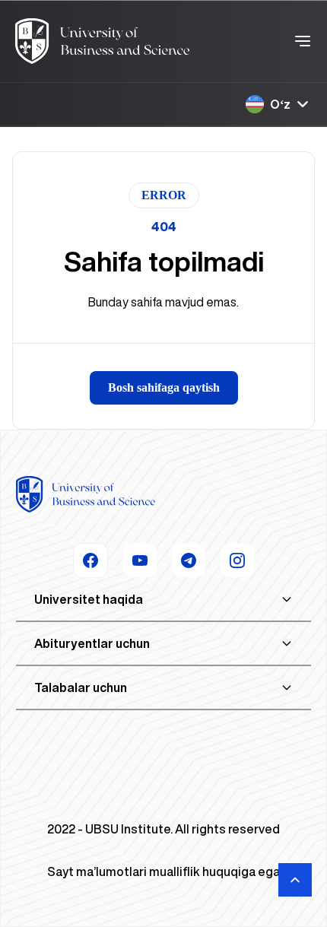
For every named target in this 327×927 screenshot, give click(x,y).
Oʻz (280, 104)
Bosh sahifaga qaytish (164, 387)
